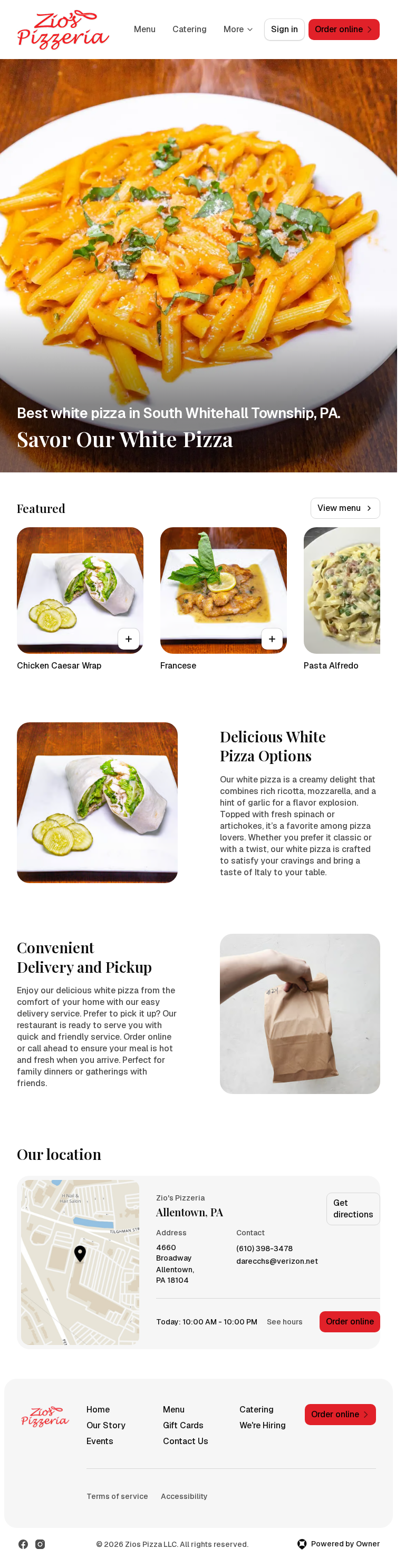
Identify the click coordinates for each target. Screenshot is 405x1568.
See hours (285, 1322)
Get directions (353, 1208)
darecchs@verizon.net (277, 1261)
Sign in (284, 29)
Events (99, 1441)
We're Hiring (262, 1425)
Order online (350, 1321)
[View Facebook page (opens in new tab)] (23, 1544)
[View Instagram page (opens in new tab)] (40, 1544)
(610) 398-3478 (264, 1249)
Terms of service (117, 1496)
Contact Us (185, 1441)
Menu (145, 29)
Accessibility (184, 1496)
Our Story (106, 1425)
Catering (189, 29)
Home (98, 1409)
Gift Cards (183, 1425)
